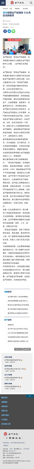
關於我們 (4, 397)
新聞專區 (17, 8)
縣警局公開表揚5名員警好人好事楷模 (19, 341)
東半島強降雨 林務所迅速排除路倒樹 (19, 309)
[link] (5, 31)
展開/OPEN (30, 396)
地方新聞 (25, 8)
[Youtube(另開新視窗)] (13, 438)
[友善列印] (20, 438)
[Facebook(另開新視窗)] (7, 438)
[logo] (17, 2)
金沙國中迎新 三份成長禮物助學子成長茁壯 (19, 296)
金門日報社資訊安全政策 (17, 442)
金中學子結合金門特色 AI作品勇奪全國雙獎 (19, 329)
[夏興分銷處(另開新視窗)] (20, 387)
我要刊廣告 (5, 415)
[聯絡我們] (16, 438)
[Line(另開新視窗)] (10, 438)
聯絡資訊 (5, 445)
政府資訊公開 (5, 424)
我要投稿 (4, 406)
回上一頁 (19, 349)
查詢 (31, 3)
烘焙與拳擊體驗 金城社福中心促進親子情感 (19, 301)
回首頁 (28, 349)
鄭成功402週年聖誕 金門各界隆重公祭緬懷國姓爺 (19, 305)
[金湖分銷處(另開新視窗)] (25, 369)
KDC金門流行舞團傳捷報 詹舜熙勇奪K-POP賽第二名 (19, 333)
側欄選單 (3, 3)
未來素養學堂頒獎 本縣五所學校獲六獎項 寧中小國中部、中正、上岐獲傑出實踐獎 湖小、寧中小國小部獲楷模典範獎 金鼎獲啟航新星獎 (19, 337)
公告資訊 (4, 419)
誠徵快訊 (11, 325)
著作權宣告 (6, 442)
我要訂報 (4, 411)
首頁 (10, 8)
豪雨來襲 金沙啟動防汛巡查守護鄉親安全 (19, 313)
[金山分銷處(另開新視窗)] (22, 378)
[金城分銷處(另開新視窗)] (22, 360)
